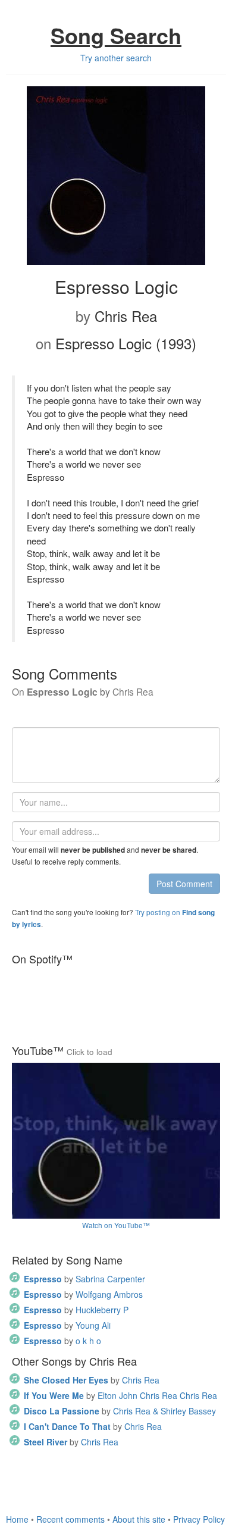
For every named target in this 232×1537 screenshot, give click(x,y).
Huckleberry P (76, 1310)
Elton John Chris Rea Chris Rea (120, 1395)
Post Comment (184, 884)
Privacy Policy (199, 1519)
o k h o (62, 1341)
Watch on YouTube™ (116, 1225)
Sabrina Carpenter (84, 1279)
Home (17, 1519)
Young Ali (67, 1325)
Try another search (116, 58)
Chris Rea (91, 1380)
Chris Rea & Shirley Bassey (120, 1411)
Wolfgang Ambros (83, 1294)
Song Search (116, 35)
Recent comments (70, 1519)
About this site (138, 1519)
